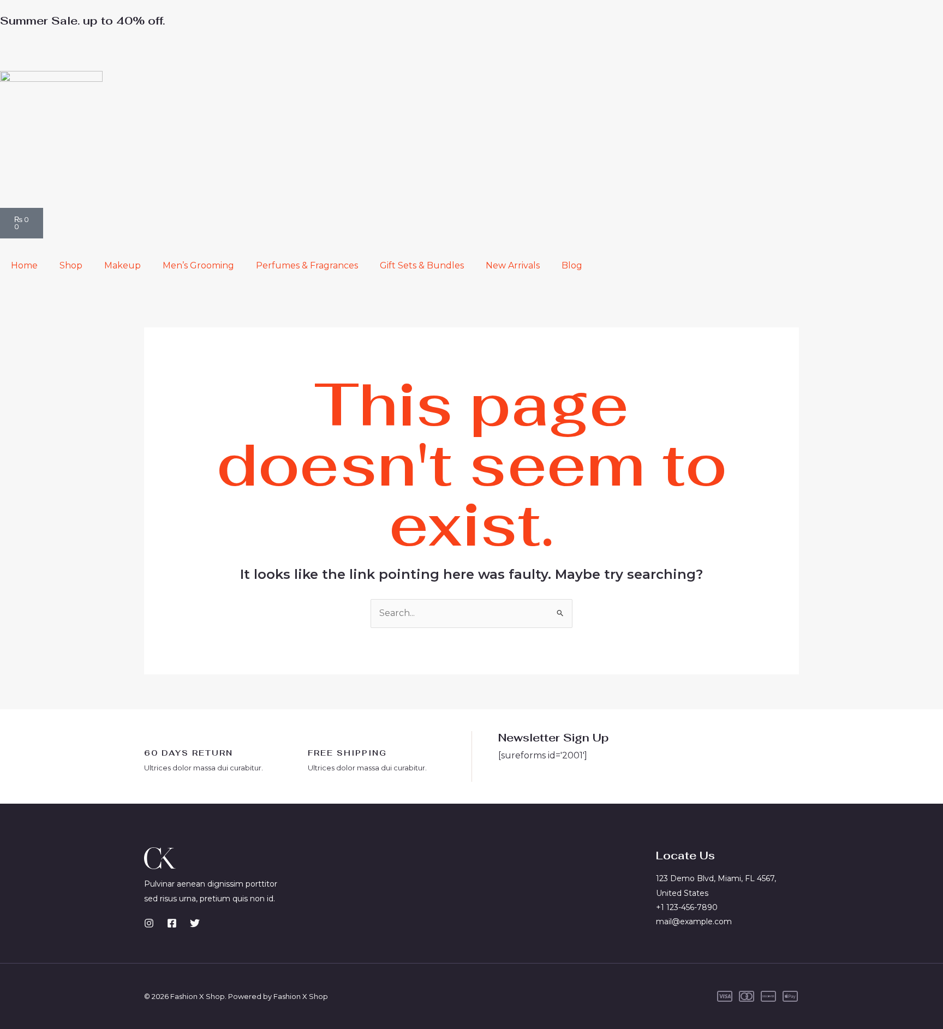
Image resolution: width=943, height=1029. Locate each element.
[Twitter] (195, 923)
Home (24, 265)
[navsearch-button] (3, 49)
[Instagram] (149, 923)
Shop (70, 265)
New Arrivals (513, 265)
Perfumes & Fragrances (307, 265)
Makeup (122, 265)
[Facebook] (172, 923)
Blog (572, 265)
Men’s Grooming (198, 265)
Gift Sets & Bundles (422, 265)
